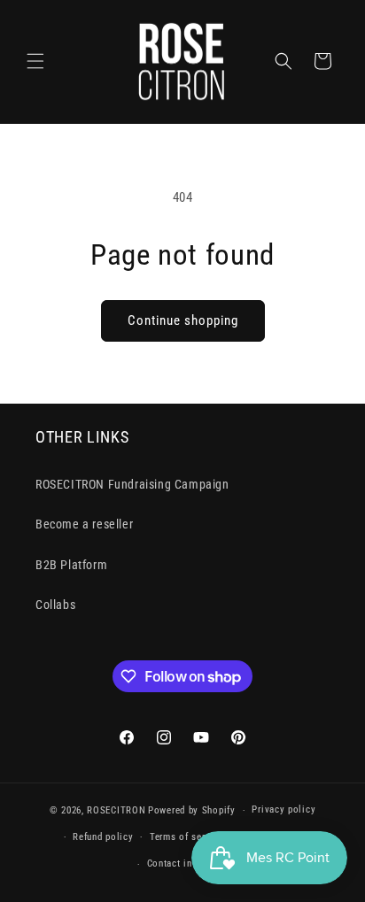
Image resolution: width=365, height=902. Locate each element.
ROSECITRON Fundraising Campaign (132, 484)
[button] (35, 61)
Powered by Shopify (192, 810)
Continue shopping (183, 320)
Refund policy (103, 837)
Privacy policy (283, 809)
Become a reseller (84, 524)
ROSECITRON (116, 810)
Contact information (191, 863)
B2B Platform (71, 565)
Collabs (55, 604)
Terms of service (186, 837)
